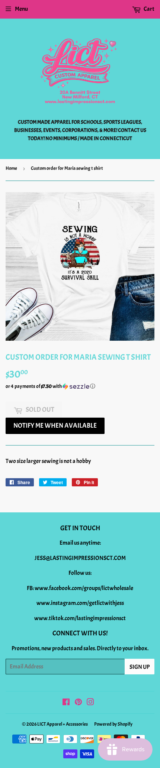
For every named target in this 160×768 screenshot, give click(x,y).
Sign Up (139, 667)
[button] (80, 386)
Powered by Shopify (113, 724)
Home (11, 168)
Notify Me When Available (55, 425)
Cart (148, 9)
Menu (21, 9)
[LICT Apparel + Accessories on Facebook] (66, 703)
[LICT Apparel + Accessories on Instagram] (90, 703)
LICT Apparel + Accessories (62, 724)
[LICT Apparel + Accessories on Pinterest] (78, 703)
